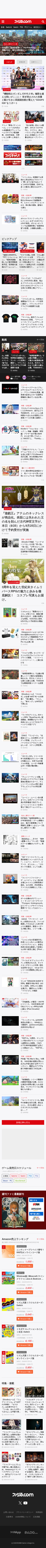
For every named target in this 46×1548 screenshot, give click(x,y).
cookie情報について (23, 1516)
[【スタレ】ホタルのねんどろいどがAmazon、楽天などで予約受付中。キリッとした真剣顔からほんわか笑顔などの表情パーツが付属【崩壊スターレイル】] (10, 409)
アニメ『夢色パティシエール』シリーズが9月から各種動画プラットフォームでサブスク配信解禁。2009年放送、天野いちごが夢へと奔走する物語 (11, 131)
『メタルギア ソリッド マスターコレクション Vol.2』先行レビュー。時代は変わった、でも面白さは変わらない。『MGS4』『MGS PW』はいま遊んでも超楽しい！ (34, 1405)
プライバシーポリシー (24, 1512)
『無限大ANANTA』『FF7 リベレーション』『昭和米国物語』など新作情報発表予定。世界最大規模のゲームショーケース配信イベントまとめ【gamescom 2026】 (10, 261)
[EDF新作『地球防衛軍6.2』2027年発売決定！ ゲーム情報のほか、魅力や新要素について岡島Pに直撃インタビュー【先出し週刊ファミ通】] (23, 43)
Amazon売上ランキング (15, 1238)
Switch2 (9, 27)
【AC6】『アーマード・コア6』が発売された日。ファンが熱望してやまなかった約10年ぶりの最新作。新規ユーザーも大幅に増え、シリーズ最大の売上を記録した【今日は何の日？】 (32, 924)
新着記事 (22, 62)
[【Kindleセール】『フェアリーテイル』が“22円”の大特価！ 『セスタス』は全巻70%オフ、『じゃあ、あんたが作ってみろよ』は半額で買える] (11, 1392)
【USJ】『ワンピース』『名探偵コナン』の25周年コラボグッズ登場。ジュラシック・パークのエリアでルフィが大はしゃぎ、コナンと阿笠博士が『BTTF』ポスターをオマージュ (32, 740)
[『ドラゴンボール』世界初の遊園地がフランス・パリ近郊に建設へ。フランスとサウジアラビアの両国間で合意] (10, 300)
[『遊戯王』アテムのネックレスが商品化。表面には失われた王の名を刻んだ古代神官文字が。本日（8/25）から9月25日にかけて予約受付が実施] (23, 497)
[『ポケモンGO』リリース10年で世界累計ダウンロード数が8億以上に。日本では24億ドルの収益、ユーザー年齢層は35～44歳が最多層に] (10, 757)
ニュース (7, 89)
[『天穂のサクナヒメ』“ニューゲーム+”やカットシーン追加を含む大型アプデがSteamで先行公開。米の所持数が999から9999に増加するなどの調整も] (10, 450)
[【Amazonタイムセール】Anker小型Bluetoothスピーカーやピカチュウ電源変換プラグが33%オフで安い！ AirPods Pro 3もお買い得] (10, 633)
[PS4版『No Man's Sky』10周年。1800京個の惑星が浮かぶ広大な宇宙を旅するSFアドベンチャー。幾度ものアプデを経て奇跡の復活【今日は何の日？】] (10, 1060)
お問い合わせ (8, 1512)
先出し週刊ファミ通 (10, 44)
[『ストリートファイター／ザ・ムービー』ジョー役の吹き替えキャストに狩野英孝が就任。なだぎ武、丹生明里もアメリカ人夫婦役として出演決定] (10, 878)
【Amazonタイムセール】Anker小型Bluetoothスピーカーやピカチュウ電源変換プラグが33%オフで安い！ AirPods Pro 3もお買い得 (32, 637)
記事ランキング (37, 62)
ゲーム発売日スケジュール (16, 1167)
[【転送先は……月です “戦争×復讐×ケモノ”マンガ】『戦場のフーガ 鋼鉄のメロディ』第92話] (10, 840)
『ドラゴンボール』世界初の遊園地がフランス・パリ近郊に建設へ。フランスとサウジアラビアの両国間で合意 (32, 302)
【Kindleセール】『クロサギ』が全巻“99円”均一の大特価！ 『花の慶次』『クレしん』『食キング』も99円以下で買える (32, 699)
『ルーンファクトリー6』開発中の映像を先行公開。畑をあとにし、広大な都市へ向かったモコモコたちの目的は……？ (32, 1105)
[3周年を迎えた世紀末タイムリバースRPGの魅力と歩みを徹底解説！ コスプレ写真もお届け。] (23, 571)
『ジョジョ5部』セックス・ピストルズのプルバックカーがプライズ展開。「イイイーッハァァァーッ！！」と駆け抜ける (32, 658)
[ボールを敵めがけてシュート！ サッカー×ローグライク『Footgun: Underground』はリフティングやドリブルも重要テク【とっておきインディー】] (10, 899)
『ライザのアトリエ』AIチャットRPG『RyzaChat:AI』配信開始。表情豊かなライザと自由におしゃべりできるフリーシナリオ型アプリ (32, 720)
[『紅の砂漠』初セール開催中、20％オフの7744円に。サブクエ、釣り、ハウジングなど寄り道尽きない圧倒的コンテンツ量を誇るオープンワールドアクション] (34, 116)
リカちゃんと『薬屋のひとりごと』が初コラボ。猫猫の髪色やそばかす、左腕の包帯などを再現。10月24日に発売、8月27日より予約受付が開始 (32, 616)
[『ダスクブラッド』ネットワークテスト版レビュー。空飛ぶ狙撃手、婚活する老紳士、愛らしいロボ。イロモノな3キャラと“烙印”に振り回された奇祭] (34, 1457)
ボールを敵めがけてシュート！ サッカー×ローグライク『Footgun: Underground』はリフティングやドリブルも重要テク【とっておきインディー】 (32, 903)
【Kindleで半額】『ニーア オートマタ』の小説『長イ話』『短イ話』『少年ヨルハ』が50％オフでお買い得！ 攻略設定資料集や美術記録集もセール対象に (32, 547)
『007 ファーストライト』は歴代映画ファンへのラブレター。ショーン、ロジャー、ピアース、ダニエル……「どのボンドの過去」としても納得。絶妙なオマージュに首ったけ (32, 862)
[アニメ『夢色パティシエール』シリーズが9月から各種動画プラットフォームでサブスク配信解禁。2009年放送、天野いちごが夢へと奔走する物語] (11, 116)
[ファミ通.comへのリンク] (23, 21)
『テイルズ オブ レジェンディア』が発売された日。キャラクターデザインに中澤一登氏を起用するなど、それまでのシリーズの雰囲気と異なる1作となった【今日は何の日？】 (32, 965)
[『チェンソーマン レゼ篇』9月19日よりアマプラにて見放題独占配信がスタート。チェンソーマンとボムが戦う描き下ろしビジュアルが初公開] (10, 778)
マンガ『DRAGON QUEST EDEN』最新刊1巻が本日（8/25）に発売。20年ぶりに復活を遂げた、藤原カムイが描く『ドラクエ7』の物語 (32, 986)
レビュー (24, 854)
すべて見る (40, 339)
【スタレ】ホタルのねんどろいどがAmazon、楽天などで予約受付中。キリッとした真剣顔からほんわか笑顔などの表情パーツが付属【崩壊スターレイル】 (32, 413)
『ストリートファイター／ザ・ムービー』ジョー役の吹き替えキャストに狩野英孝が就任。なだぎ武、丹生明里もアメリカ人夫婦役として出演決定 (32, 882)
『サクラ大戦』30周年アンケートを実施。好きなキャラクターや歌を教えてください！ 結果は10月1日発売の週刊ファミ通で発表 (27, 261)
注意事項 (9, 1516)
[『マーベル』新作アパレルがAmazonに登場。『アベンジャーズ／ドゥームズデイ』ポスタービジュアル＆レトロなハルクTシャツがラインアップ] (10, 318)
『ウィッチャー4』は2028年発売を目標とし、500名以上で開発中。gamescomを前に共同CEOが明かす (32, 1023)
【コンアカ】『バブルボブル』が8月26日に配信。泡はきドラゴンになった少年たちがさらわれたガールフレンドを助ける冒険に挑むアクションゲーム (32, 283)
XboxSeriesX (20, 1180)
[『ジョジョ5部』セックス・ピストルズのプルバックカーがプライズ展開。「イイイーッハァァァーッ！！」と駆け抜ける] (10, 654)
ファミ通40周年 (29, 468)
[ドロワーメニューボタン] (3, 21)
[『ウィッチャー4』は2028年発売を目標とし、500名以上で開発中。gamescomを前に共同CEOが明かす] (10, 1021)
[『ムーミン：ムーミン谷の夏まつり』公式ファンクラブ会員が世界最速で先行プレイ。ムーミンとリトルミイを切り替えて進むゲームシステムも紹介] (10, 798)
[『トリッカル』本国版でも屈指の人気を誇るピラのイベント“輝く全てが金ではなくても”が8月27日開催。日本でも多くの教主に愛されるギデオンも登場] (10, 178)
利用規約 (39, 1512)
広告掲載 (36, 1516)
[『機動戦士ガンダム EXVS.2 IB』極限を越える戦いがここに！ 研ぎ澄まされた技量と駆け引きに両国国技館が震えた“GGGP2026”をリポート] (23, 78)
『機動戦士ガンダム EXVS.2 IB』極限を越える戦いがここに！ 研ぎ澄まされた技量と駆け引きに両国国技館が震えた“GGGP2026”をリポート (23, 98)
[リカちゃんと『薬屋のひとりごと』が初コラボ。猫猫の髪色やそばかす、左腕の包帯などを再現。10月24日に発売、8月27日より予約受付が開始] (10, 612)
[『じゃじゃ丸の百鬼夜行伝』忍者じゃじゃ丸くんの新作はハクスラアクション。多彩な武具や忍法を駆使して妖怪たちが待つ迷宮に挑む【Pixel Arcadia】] (10, 941)
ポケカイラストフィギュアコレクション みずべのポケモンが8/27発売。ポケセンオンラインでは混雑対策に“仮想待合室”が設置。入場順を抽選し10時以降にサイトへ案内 (32, 223)
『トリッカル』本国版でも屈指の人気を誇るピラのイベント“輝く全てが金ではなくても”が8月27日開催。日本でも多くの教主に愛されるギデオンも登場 (32, 182)
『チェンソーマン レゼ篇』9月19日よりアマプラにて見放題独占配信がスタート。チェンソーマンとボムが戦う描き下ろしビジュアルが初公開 (32, 782)
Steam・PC (7, 1180)
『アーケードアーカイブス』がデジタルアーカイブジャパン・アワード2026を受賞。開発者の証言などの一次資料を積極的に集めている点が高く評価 (32, 392)
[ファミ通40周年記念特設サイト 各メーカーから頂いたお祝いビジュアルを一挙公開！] (10, 471)
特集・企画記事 (26, 195)
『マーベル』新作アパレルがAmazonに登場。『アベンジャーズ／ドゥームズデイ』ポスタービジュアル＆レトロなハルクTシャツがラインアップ (32, 322)
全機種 (5, 1176)
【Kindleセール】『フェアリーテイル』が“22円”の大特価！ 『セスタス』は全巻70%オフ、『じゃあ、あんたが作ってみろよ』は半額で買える (11, 1405)
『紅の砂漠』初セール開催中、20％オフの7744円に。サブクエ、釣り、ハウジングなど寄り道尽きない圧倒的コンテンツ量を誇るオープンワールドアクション (34, 131)
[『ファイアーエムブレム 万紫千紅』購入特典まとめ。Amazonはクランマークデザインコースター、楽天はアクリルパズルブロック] (11, 1457)
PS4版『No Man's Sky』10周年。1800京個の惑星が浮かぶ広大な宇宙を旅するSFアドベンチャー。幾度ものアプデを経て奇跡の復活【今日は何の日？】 (32, 1064)
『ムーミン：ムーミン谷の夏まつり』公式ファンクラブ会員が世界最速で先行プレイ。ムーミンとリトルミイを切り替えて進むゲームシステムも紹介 (32, 802)
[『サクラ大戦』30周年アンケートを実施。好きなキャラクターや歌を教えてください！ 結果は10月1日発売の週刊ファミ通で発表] (27, 246)
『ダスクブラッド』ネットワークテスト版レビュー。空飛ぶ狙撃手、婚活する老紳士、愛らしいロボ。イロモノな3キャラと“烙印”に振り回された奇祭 (34, 1470)
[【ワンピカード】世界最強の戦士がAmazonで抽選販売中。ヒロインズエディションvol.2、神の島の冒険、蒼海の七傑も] (10, 199)
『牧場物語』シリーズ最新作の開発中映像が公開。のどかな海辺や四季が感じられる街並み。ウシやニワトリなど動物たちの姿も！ (32, 1084)
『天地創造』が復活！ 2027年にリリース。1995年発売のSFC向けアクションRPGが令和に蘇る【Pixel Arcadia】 (32, 1005)
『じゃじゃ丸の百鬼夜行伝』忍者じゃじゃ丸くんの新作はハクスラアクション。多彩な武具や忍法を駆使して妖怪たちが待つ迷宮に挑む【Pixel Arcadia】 (32, 944)
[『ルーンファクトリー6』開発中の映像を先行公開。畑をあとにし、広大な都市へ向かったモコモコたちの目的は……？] (10, 1101)
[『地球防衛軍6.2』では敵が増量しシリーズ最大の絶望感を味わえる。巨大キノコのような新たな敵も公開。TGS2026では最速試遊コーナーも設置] (36, 347)
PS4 (36, 1176)
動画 (4, 339)
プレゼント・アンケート (27, 251)
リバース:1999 (14, 582)
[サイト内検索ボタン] (43, 21)
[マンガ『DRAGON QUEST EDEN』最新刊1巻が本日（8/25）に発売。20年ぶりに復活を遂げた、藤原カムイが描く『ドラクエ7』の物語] (10, 982)
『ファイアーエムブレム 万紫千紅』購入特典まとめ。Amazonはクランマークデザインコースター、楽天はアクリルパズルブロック (11, 1470)
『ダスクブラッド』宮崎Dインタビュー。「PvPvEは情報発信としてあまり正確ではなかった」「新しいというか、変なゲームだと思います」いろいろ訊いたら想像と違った (34, 1438)
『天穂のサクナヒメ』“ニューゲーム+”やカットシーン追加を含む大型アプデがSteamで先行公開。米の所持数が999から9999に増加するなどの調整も (32, 454)
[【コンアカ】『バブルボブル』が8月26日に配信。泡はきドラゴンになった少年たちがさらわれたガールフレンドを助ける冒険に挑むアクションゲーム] (10, 279)
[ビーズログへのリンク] (31, 1532)
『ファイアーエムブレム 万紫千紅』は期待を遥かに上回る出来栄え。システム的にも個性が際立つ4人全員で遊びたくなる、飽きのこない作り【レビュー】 (11, 1438)
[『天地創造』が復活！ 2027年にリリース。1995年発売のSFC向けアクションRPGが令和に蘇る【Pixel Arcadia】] (10, 1003)
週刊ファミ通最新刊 (13, 1193)
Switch (15, 27)
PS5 (21, 27)
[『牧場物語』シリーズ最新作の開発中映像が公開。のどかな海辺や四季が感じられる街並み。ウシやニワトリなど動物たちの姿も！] (10, 1080)
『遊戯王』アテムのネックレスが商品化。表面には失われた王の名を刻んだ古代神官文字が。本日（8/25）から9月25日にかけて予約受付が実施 (23, 521)
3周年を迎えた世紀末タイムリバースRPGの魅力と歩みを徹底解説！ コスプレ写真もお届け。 (23, 593)
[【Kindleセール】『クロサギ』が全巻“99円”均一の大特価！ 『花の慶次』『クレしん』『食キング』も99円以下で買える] (10, 695)
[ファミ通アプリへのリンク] (15, 1532)
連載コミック (25, 836)
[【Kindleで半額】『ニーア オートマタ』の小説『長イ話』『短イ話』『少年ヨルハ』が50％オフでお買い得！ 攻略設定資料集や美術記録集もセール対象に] (10, 543)
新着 (2, 27)
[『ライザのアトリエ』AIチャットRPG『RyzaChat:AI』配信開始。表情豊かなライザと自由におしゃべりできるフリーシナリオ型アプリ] (10, 716)
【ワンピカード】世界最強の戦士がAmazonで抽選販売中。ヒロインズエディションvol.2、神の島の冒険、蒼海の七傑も (32, 203)
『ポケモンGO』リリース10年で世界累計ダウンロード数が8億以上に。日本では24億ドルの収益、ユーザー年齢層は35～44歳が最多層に (32, 761)
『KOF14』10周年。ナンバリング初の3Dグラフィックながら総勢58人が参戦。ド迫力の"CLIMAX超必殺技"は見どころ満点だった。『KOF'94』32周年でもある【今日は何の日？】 (32, 1043)
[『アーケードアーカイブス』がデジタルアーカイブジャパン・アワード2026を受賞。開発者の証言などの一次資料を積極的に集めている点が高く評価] (10, 388)
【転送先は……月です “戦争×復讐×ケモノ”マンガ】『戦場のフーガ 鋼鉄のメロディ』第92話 (32, 842)
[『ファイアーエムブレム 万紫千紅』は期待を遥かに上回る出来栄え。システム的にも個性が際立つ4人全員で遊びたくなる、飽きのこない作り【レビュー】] (11, 1424)
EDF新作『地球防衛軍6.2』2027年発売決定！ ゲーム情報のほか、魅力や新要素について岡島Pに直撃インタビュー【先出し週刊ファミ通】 (22, 49)
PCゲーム (28, 27)
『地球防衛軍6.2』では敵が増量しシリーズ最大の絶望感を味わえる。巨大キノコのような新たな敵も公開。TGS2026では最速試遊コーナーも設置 (36, 361)
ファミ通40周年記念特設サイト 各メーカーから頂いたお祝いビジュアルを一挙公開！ (32, 473)
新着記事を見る (23, 1122)
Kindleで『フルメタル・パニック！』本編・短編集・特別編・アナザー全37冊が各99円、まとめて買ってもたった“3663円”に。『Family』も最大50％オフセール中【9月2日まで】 (32, 434)
